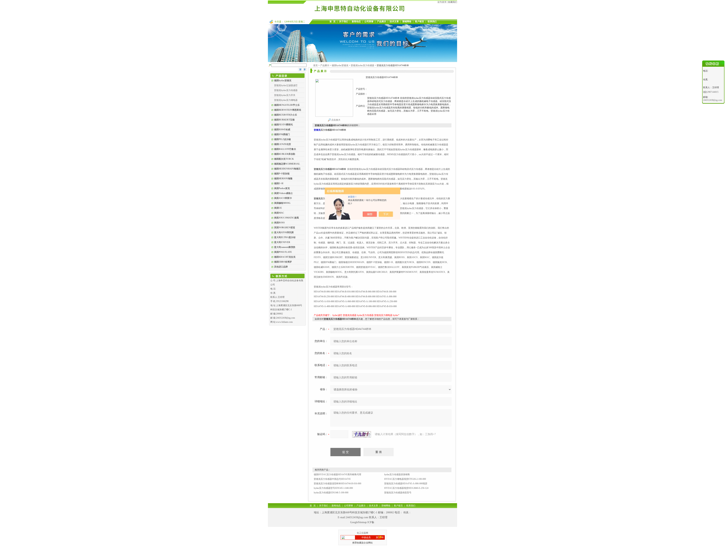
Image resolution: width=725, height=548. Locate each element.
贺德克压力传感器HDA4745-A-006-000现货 (405, 483)
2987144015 (712, 92)
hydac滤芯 (337, 315)
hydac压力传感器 (365, 315)
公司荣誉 (368, 21)
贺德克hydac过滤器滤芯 (286, 85)
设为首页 (442, 2)
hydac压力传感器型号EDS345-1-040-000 (333, 488)
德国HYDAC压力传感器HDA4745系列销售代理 (337, 474)
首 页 (332, 21)
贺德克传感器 (349, 315)
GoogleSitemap (358, 522)
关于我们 (343, 21)
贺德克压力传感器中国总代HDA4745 (332, 479)
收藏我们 (452, 2)
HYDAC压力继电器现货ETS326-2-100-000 (405, 479)
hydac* (396, 315)
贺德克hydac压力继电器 (286, 100)
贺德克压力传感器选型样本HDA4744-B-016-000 (337, 483)
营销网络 (406, 21)
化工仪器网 (362, 533)
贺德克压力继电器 (383, 315)
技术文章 (394, 21)
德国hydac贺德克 (340, 65)
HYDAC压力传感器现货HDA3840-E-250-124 (406, 488)
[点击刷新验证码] (361, 434)
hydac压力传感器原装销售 (397, 474)
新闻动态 (356, 21)
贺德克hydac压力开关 (284, 95)
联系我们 (432, 21)
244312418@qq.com (357, 517)
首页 (315, 65)
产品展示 (381, 21)
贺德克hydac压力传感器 (286, 90)
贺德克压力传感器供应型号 (397, 492)
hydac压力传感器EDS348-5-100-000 (331, 492)
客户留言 (419, 21)
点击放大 (335, 120)
